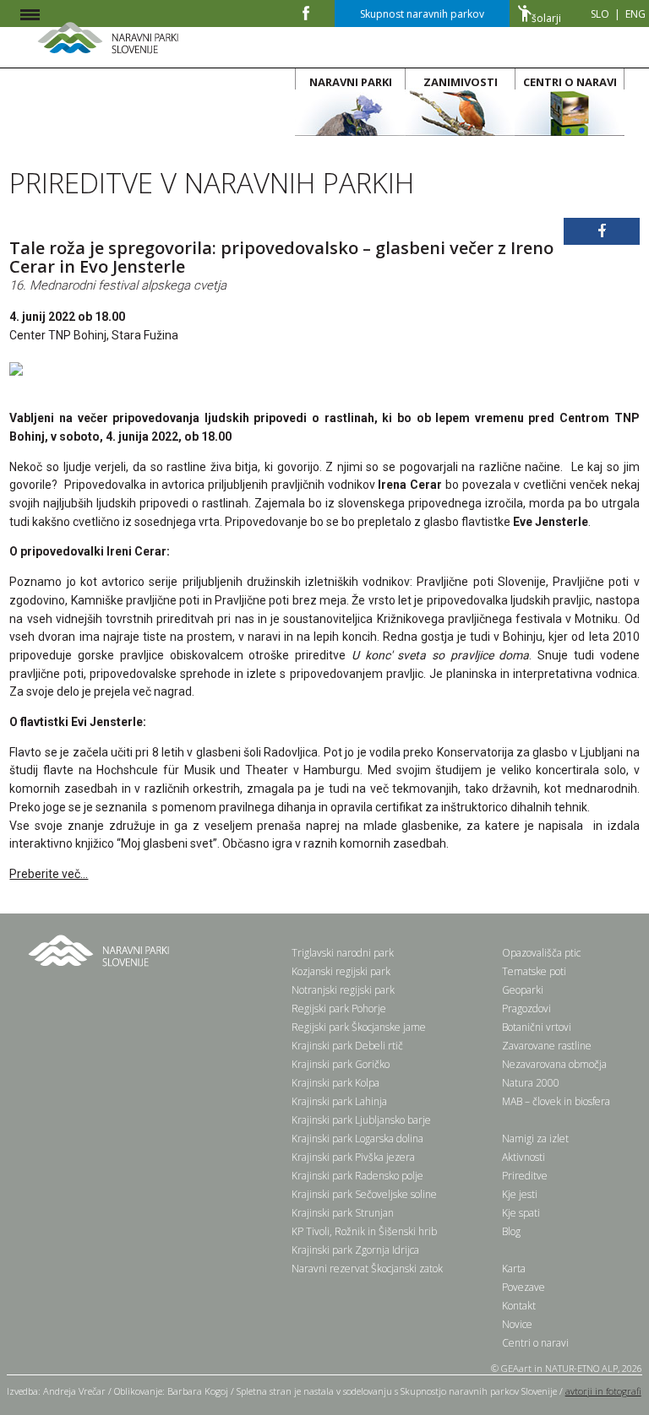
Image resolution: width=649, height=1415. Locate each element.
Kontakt (519, 1305)
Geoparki (522, 990)
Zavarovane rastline (547, 1045)
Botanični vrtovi (536, 1027)
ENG (635, 14)
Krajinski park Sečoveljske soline (364, 1194)
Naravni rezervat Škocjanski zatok (367, 1268)
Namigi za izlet (535, 1138)
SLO (600, 14)
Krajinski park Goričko (341, 1064)
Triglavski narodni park (343, 953)
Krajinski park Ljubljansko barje (361, 1120)
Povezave (523, 1287)
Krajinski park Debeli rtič (347, 1045)
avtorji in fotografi (603, 1391)
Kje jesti (519, 1194)
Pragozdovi (526, 1008)
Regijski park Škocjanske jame (359, 1027)
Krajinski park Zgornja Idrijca (355, 1250)
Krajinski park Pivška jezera (353, 1157)
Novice (517, 1324)
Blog (511, 1231)
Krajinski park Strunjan (343, 1213)
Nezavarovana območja (554, 1064)
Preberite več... (48, 874)
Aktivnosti (523, 1157)
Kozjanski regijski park (341, 971)
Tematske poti (534, 971)
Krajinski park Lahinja (339, 1101)
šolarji (546, 18)
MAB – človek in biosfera (556, 1101)
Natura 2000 (530, 1083)
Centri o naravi (535, 1343)
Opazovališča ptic (541, 953)
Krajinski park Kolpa (335, 1083)
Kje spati (521, 1213)
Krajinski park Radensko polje (357, 1175)
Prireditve (525, 1175)
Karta (514, 1268)
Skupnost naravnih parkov (422, 14)
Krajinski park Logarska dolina (357, 1138)
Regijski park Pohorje (339, 1008)
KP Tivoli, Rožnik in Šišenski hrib (364, 1231)
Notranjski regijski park (343, 990)
